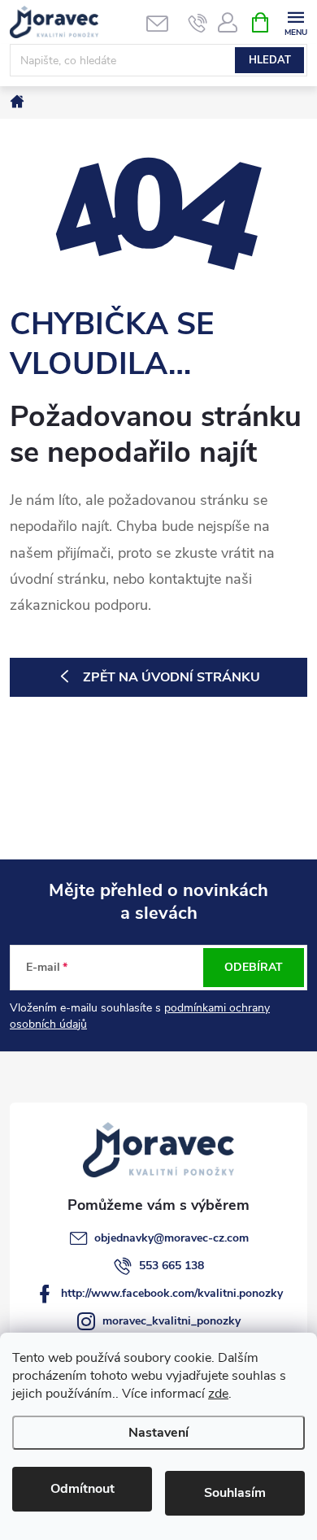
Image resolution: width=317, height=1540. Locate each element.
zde (218, 1394)
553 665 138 (171, 1265)
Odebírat (253, 967)
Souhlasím (235, 1493)
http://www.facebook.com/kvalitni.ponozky (172, 1293)
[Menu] (295, 21)
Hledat (270, 60)
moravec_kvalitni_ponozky (171, 1321)
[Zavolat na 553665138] (198, 22)
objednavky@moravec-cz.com (171, 1238)
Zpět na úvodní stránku (171, 677)
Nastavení (158, 1433)
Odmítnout (82, 1489)
